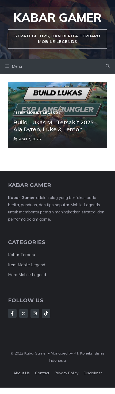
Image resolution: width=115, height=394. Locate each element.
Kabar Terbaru (21, 254)
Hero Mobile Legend (27, 274)
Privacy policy (66, 373)
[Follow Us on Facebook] (12, 313)
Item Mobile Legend (26, 264)
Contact (42, 373)
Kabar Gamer (57, 17)
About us (21, 373)
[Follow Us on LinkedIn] (46, 313)
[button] (107, 66)
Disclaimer (93, 373)
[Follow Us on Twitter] (23, 313)
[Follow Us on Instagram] (34, 313)
